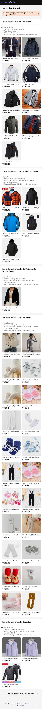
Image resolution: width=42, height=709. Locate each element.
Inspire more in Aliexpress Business (21, 693)
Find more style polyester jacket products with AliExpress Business (17, 14)
